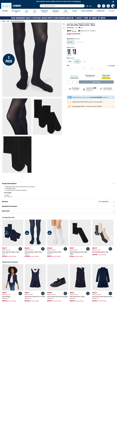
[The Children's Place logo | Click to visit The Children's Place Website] (6, 6)
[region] (58, 1)
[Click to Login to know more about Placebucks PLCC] (113, 107)
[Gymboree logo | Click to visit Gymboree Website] (17, 6)
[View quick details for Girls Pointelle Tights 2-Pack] (110, 249)
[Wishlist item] (104, 7)
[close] (113, 1)
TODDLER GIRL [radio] (80, 42)
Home (3, 21)
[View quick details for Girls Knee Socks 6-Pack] (65, 249)
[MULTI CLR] (74, 52)
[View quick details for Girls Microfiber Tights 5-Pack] (43, 249)
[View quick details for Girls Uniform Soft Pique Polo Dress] (110, 293)
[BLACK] (69, 52)
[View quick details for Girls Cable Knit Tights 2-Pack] (20, 249)
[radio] (69, 52)
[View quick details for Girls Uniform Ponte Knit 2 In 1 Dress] (43, 293)
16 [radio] (99, 68)
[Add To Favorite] (64, 28)
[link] (99, 6)
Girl (8, 21)
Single (70, 61)
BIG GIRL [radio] (70, 42)
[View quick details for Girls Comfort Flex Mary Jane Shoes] (65, 293)
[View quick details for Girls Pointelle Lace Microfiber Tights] (88, 249)
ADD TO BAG (96, 82)
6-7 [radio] (77, 68)
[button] (88, 6)
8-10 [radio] (85, 68)
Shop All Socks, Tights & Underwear (86, 23)
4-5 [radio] (70, 68)
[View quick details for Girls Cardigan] (20, 293)
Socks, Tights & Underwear (17, 21)
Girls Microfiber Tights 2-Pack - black (81, 25)
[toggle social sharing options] (64, 24)
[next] (111, 238)
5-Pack (84, 61)
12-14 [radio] (92, 68)
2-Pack (77, 61)
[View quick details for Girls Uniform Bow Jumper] (88, 293)
